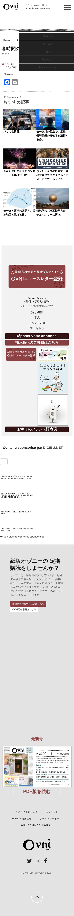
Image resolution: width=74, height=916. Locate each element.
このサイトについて (27, 812)
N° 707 (5, 54)
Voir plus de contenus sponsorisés (23, 536)
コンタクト (52, 812)
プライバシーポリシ (51, 818)
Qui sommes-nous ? (37, 825)
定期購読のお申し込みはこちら (28, 604)
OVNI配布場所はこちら (24, 609)
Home (7, 40)
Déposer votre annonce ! (37, 336)
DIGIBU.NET (53, 448)
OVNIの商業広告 (22, 818)
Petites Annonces (37, 301)
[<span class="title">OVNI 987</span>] (37, 746)
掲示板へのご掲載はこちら (37, 342)
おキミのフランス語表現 (37, 429)
